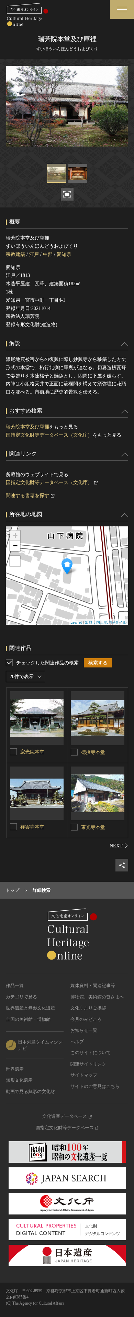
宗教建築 (15, 254)
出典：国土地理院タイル (105, 622)
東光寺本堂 (93, 827)
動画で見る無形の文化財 (30, 1091)
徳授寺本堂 (93, 752)
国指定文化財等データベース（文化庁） (49, 435)
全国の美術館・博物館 (28, 1019)
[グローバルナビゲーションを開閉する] (122, 9)
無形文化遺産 (19, 1080)
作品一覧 (15, 985)
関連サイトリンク (88, 1064)
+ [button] (15, 535)
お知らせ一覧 (83, 1030)
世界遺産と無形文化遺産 (30, 1007)
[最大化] (15, 561)
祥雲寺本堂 (32, 826)
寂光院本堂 (32, 751)
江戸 (34, 254)
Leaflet (76, 622)
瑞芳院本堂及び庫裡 (27, 426)
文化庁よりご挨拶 (88, 1007)
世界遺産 (15, 1069)
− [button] (15, 546)
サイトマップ (83, 1075)
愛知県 (64, 254)
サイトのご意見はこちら (95, 1086)
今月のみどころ (86, 1019)
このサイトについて (90, 1052)
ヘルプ (77, 1041)
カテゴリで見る (21, 996)
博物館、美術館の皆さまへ (97, 996)
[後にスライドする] (119, 845)
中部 (48, 254)
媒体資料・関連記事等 (92, 985)
